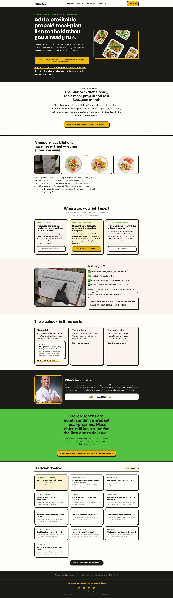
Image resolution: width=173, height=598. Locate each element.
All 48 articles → (131, 468)
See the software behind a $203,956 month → (86, 124)
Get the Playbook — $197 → (86, 249)
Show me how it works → (51, 249)
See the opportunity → (119, 342)
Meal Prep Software (75, 3)
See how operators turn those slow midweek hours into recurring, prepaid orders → (112, 303)
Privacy (82, 592)
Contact (95, 592)
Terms (77, 592)
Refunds (89, 592)
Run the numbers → (82, 342)
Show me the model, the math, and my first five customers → (86, 453)
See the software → (122, 249)
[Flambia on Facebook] (94, 588)
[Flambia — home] (40, 3)
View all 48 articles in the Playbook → (86, 563)
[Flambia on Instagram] (79, 588)
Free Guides (90, 3)
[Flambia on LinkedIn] (89, 588)
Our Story (102, 3)
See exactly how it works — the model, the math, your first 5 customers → (62, 61)
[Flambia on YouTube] (84, 588)
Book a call (133, 3)
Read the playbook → (48, 360)
